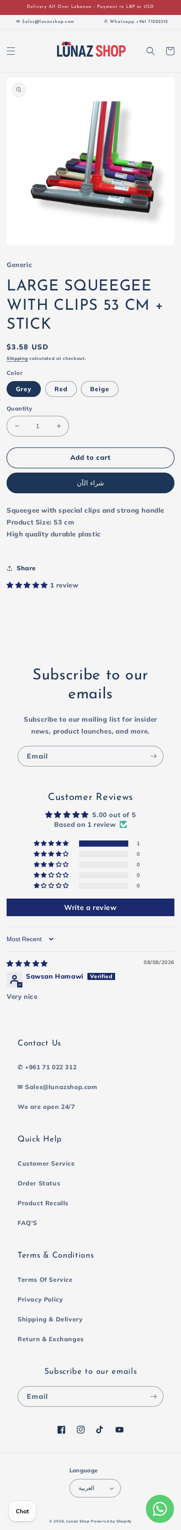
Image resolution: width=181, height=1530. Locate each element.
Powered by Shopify (111, 1521)
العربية (86, 1487)
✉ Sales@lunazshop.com (58, 1087)
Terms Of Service (45, 1280)
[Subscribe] (153, 756)
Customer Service (46, 1163)
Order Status (39, 1183)
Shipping (17, 358)
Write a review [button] (90, 907)
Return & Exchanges (51, 1339)
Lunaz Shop (78, 1521)
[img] (27, 963)
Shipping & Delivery (50, 1319)
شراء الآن (90, 483)
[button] (11, 51)
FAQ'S (27, 1223)
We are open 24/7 (46, 1107)
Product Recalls (43, 1203)
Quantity (19, 408)
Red (61, 389)
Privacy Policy (40, 1299)
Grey (24, 389)
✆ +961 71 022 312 (47, 1067)
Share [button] (26, 568)
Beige (99, 389)
